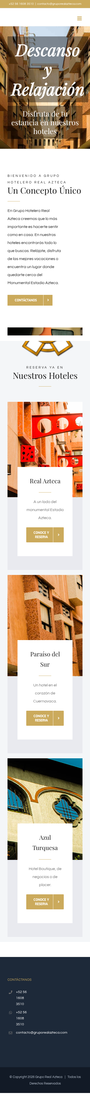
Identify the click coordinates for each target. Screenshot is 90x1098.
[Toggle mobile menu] (79, 18)
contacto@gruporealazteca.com (59, 4)
